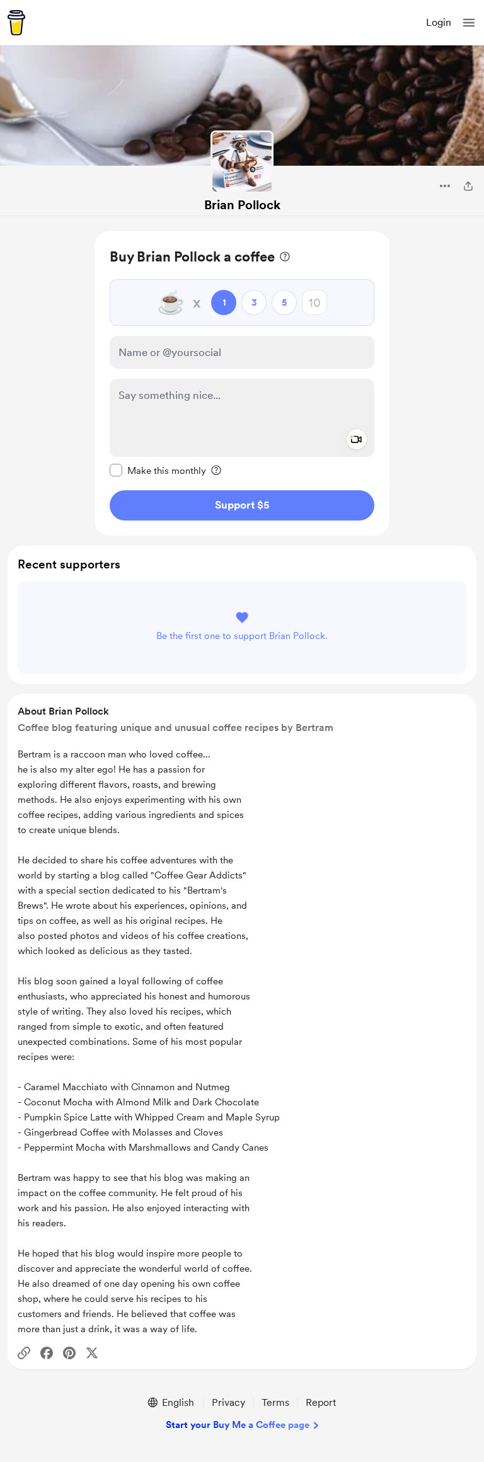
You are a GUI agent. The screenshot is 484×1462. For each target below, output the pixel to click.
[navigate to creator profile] (242, 161)
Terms (275, 1402)
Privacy (228, 1402)
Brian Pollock (242, 204)
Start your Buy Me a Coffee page (237, 1424)
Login (438, 22)
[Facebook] (46, 1353)
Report (321, 1402)
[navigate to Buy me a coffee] (16, 22)
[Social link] (24, 1353)
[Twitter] (92, 1353)
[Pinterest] (69, 1353)
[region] (242, 383)
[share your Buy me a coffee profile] (468, 186)
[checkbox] (158, 470)
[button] (468, 22)
